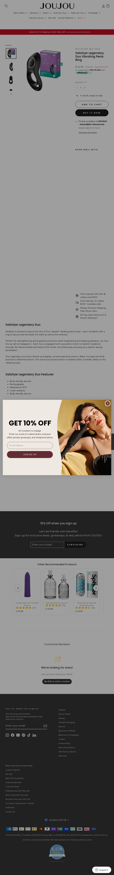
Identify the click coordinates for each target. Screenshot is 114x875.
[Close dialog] (107, 403)
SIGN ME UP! (29, 454)
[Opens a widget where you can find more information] (101, 870)
